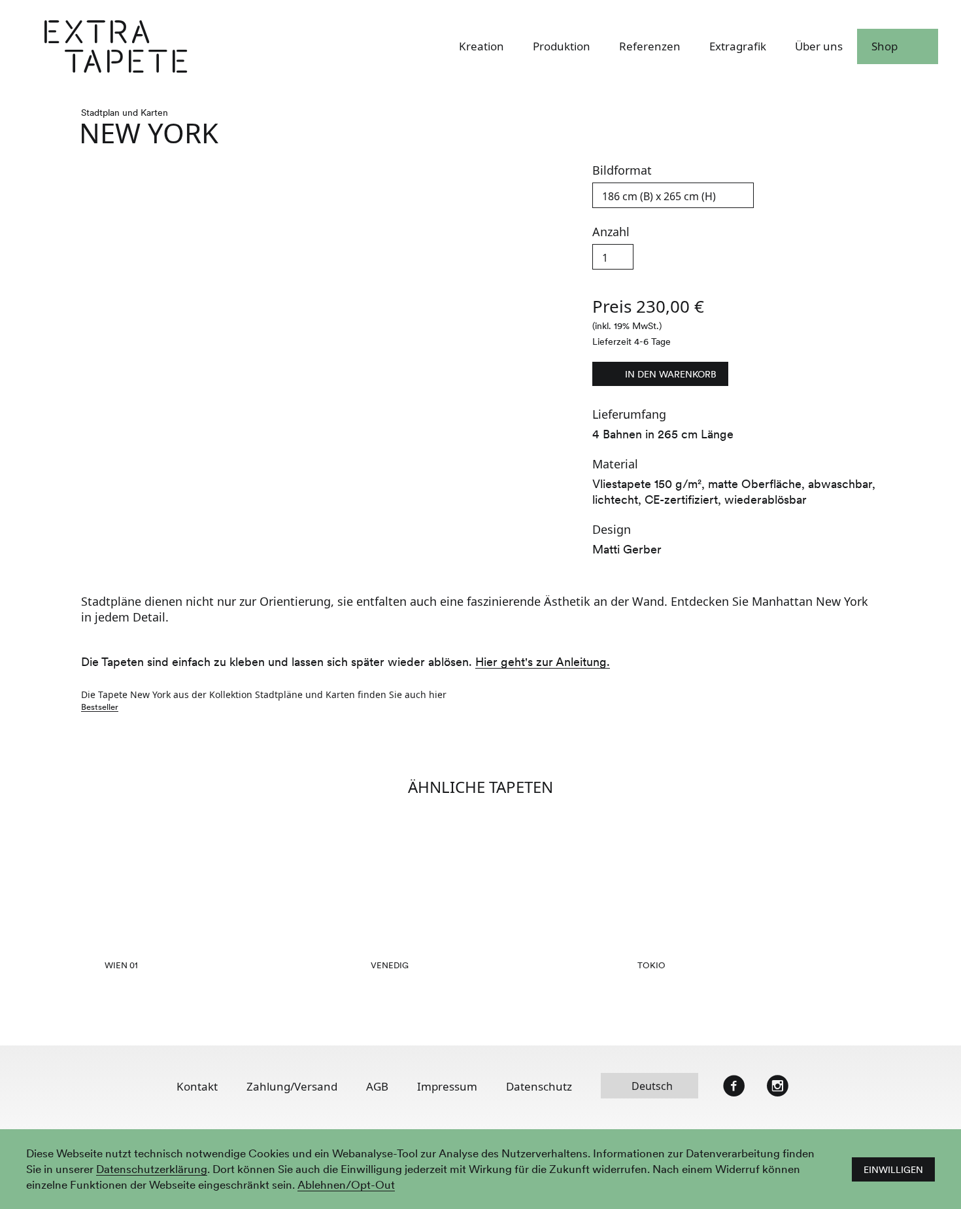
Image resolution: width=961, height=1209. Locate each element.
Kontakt (197, 1086)
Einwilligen (893, 1170)
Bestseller (99, 707)
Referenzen (650, 47)
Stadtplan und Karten (124, 112)
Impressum (447, 1086)
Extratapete (187, 47)
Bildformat (622, 171)
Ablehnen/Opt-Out (346, 1185)
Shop (884, 47)
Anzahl (611, 232)
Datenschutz (539, 1086)
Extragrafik (737, 47)
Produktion (561, 47)
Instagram (777, 1086)
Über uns (819, 47)
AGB (377, 1086)
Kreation (481, 47)
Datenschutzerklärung (151, 1170)
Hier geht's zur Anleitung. (542, 662)
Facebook (734, 1086)
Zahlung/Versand (291, 1086)
